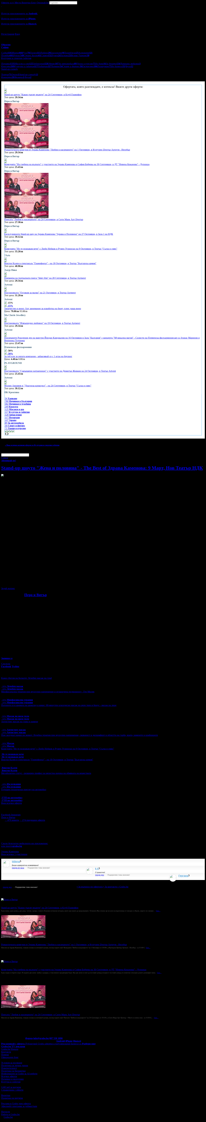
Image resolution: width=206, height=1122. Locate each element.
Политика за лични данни (14, 1065)
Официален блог (10, 1057)
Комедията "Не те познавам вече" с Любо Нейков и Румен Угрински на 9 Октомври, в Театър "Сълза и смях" (60, 248)
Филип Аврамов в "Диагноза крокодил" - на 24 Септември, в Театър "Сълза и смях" (47, 385)
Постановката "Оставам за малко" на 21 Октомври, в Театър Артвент (40, 292)
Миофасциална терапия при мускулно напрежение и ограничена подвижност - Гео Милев (47, 691)
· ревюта (12, 820)
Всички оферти (9, 1076)
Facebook (6, 814)
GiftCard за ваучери (11, 1087)
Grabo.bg (8, 1117)
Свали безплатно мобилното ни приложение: (24, 843)
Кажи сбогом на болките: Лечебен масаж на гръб (26, 678)
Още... (158, 911)
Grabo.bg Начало (9, 1049)
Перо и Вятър (35, 595)
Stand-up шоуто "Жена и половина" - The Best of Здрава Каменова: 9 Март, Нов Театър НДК (102, 468)
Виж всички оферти (11, 803)
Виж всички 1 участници (14, 854)
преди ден (99, 875)
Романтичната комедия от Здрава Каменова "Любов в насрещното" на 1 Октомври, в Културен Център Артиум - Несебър (67, 149)
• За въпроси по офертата (90, 886)
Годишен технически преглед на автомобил (23, 789)
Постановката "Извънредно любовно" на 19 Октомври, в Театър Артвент (42, 323)
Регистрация (7, 34)
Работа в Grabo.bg (10, 1114)
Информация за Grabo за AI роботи (19, 1073)
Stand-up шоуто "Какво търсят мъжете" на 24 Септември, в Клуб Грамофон (43, 94)
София (4, 458)
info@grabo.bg (41, 1038)
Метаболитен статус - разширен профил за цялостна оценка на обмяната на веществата (46, 773)
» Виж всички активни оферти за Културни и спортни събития (32, 445)
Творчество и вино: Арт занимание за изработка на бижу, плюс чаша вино (42, 308)
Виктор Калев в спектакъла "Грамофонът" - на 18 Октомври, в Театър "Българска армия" (50, 263)
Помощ (5, 1054)
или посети (11, 846)
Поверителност (9, 1068)
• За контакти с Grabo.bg (115, 886)
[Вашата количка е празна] (1, 5)
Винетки (5, 1095)
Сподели (5, 663)
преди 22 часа (18, 868)
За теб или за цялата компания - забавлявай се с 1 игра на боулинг (38, 356)
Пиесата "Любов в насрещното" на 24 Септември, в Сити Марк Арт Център (43, 219)
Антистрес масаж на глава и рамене (19, 721)
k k (97, 868)
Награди (5, 1111)
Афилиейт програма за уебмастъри (19, 1106)
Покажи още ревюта (188, 881)
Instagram (16, 814)
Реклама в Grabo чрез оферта (16, 1103)
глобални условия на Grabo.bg (37, 583)
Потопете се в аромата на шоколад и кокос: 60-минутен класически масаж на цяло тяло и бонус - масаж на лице (58, 705)
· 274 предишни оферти (32, 820)
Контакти (6, 1052)
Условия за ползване (11, 1062)
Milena (16, 861)
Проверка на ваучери (12, 1098)
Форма (29, 1038)
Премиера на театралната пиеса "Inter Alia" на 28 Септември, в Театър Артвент (45, 278)
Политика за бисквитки (13, 1071)
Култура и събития (10, 1081)
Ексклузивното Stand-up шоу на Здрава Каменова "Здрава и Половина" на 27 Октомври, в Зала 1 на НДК (58, 234)
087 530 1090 (56, 1038)
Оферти (7, 2)
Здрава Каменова (10, 851)
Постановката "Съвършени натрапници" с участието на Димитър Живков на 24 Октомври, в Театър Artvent (60, 371)
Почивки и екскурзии (12, 1079)
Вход (17, 34)
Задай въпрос (8, 588)
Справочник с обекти (12, 1090)
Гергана (183, 875)
